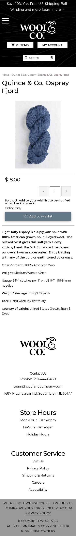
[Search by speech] (52, 58)
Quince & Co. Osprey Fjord (53, 74)
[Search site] (26, 57)
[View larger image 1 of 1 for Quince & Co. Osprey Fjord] (38, 135)
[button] (38, 216)
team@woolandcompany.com (38, 386)
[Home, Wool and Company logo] (38, 30)
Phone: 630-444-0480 (38, 379)
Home (5, 74)
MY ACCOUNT (52, 45)
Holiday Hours (38, 434)
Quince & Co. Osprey (24, 74)
